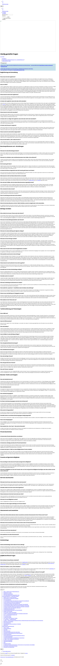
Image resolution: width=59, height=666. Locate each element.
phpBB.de (39, 180)
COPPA (4, 104)
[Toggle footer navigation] (2, 649)
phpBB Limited (31, 180)
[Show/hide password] (8, 17)
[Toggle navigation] (2, 6)
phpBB (6, 653)
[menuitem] (29, 3)
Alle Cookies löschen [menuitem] (7, 651)
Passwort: (4, 15)
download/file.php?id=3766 (18, 70)
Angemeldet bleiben (7, 18)
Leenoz (26, 653)
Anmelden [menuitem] (4, 12)
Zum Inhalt (2, 56)
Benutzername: (5, 14)
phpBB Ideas (51, 568)
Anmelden (4, 13)
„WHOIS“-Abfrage (27, 575)
